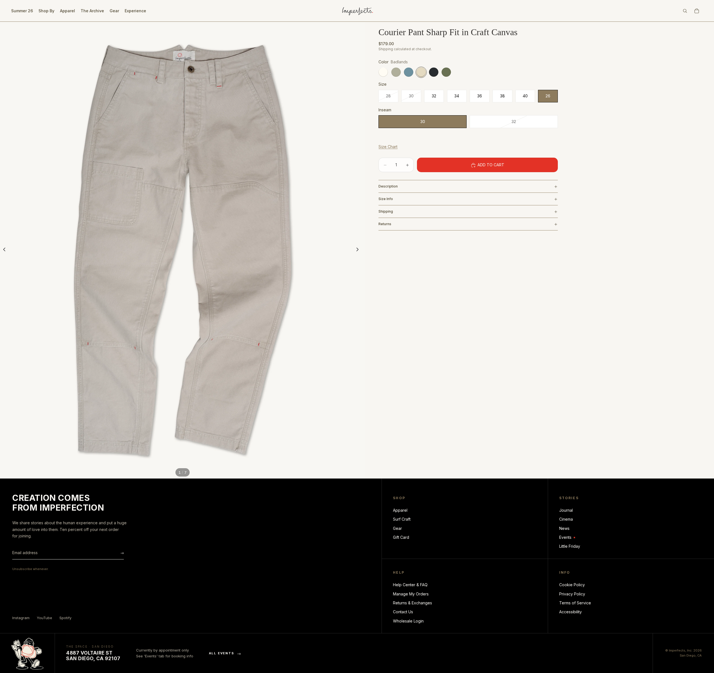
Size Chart (387, 146)
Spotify (65, 618)
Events (567, 537)
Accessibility (570, 611)
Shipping (385, 211)
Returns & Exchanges (412, 602)
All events (225, 653)
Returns (384, 224)
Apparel (400, 510)
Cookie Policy (572, 584)
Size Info (385, 199)
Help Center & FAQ (410, 584)
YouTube (44, 618)
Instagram (21, 618)
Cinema (566, 519)
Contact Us (403, 611)
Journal (566, 510)
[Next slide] (359, 250)
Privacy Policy (572, 594)
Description (388, 186)
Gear (397, 528)
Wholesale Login (408, 621)
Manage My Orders (411, 594)
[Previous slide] (6, 250)
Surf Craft (402, 519)
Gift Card (401, 537)
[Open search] (685, 11)
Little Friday (569, 546)
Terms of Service (575, 602)
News (564, 528)
